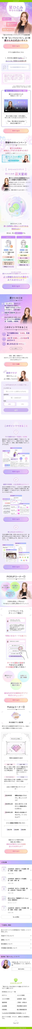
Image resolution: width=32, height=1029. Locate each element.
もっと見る (16, 917)
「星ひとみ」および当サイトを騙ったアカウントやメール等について (15, 987)
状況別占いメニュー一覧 (9, 992)
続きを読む (21, 969)
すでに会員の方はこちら (16, 52)
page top (16, 1022)
